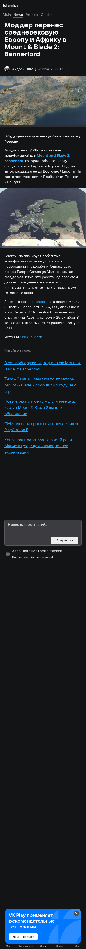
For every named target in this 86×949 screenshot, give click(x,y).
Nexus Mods (32, 337)
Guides (46, 14)
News (18, 14)
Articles (32, 14)
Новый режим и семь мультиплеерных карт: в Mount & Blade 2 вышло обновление (40, 407)
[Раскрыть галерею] (43, 218)
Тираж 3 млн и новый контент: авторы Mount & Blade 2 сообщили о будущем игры (40, 385)
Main (7, 14)
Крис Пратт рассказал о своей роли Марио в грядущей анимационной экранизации (38, 446)
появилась (38, 301)
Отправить (64, 540)
